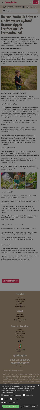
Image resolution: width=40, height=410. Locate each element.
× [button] (38, 385)
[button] (2, 395)
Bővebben (12, 392)
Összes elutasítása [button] (29, 406)
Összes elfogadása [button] (11, 406)
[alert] (20, 205)
